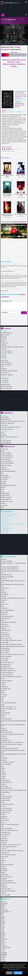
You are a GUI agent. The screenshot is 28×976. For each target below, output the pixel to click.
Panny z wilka (4, 786)
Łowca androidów (5, 895)
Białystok (3, 901)
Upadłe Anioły (4, 856)
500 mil (3, 433)
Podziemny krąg (5, 792)
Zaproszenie (4, 887)
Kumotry (3, 690)
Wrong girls (4, 357)
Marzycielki (3, 345)
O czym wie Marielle (6, 351)
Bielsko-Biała (4, 903)
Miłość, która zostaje (6, 732)
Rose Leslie (15, 112)
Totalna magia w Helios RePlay (9, 846)
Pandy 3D (3, 784)
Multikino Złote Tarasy (7, 501)
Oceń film (12, 151)
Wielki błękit (4, 868)
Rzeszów (3, 942)
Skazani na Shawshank (6, 828)
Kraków (3, 927)
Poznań (3, 935)
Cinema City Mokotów (6, 461)
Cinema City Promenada (7, 463)
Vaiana (2, 858)
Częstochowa (4, 910)
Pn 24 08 (10, 54)
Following (3, 628)
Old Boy (3, 778)
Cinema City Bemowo (6, 455)
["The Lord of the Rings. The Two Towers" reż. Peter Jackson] (7, 168)
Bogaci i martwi (5, 335)
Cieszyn (3, 908)
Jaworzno (3, 922)
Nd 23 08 (7, 54)
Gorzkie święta (4, 417)
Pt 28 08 (25, 54)
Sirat (2, 826)
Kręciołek (3, 341)
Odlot (2, 770)
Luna (2, 491)
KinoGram (3, 483)
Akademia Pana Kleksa (6, 561)
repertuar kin (7, 43)
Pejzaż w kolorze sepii (6, 386)
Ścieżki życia (4, 818)
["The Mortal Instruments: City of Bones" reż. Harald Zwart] (21, 207)
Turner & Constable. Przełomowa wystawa (12, 850)
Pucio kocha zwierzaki (6, 353)
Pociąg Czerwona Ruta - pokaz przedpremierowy (13, 790)
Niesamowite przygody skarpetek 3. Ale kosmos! (13, 754)
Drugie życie (4, 614)
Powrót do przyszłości (6, 796)
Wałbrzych (3, 956)
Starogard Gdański (6, 947)
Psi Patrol (4, 520)
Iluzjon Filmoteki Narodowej (8, 471)
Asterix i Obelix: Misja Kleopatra (9, 437)
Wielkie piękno (4, 874)
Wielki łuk (3, 872)
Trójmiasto (4, 952)
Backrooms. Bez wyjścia (7, 576)
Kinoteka (3, 487)
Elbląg (2, 913)
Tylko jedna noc (5, 372)
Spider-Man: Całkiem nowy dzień (10, 514)
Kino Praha (3, 481)
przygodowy (18, 100)
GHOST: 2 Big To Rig (6, 638)
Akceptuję (18, 973)
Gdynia (2, 918)
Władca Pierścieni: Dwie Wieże (7, 175)
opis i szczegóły (15, 43)
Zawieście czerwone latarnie (8, 891)
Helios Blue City (5, 469)
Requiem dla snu (5, 812)
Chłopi (2, 602)
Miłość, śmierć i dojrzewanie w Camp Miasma (12, 734)
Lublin (2, 928)
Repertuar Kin (9, 446)
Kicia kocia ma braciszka (7, 672)
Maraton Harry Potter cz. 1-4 (8, 706)
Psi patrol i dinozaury (6, 388)
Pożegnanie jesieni (5, 798)
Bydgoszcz (4, 905)
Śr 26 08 (17, 54)
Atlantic (3, 451)
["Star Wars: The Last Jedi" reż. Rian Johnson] (21, 187)
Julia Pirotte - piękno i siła (7, 423)
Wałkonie (3, 866)
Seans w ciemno (5, 820)
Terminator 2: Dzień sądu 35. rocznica (10, 427)
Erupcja (3, 620)
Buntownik (3, 337)
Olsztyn (3, 932)
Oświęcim (3, 934)
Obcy (2, 766)
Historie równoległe (6, 362)
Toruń (2, 950)
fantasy (24, 100)
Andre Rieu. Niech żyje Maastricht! (9, 569)
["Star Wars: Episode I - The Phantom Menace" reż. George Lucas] (7, 207)
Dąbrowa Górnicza (5, 911)
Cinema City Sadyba (6, 465)
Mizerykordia (4, 730)
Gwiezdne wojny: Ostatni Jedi (21, 194)
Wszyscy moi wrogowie (7, 374)
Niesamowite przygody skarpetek (9, 748)
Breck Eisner (8, 22)
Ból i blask (3, 592)
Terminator (4, 842)
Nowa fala (3, 349)
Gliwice (2, 920)
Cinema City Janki (5, 459)
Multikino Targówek (6, 497)
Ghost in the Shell (20, 175)
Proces (2, 802)
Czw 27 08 (21, 54)
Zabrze (3, 959)
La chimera (4, 694)
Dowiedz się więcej (16, 969)
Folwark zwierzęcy (5, 630)
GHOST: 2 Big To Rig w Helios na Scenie (11, 640)
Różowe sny (4, 816)
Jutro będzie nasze (5, 664)
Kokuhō (3, 678)
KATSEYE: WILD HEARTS (7, 668)
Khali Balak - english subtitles (8, 670)
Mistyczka (3, 728)
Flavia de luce (4, 360)
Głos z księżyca (5, 652)
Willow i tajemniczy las (6, 876)
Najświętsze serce (5, 740)
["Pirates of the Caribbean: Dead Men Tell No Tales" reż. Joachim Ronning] (7, 187)
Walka (2, 862)
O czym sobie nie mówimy (7, 762)
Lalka (2, 366)
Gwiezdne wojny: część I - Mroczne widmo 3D (7, 215)
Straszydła (5, 532)
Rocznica (3, 814)
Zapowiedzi (8, 413)
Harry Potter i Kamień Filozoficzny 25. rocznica (13, 421)
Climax (2, 606)
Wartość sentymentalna (7, 864)
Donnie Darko (4, 612)
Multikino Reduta (5, 495)
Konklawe (3, 682)
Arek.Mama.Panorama (6, 333)
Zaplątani (3, 885)
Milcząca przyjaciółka (6, 719)
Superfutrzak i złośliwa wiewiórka (9, 370)
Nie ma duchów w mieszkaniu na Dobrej (11, 744)
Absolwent (3, 435)
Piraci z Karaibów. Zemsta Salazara (7, 194)
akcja (21, 98)
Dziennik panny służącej (7, 616)
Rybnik (2, 940)
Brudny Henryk (4, 594)
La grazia (3, 696)
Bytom (2, 906)
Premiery (7, 328)
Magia (2, 704)
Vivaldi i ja (3, 355)
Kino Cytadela (4, 475)
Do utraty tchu (4, 378)
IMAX (2, 473)
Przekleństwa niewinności (7, 804)
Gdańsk (3, 917)
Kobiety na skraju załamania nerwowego (11, 676)
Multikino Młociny (5, 493)
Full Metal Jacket (5, 634)
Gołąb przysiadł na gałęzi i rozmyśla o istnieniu (13, 646)
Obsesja (3, 768)
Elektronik (3, 467)
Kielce (2, 925)
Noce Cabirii (4, 758)
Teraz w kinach (10, 556)
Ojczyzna (3, 776)
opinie (24, 43)
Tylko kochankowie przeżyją (8, 854)
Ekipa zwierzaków (5, 618)
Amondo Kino (4, 449)
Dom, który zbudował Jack (7, 610)
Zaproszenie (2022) (6, 889)
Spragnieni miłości (5, 832)
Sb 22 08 (3, 54)
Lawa (2, 700)
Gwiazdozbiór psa (5, 419)
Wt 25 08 (14, 54)
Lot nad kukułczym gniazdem (8, 702)
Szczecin (3, 949)
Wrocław (3, 957)
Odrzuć (9, 973)
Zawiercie (3, 961)
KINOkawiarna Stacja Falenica (8, 485)
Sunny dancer (4, 425)
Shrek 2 (3, 822)
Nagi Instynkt (4, 738)
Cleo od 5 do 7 (4, 604)
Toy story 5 (4, 848)
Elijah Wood (21, 112)
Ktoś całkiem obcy (5, 688)
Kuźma (2, 692)
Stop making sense (6, 834)
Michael (3, 716)
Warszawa (4, 954)
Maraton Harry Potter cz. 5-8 (8, 708)
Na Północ (3, 736)
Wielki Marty (4, 870)
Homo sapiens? (5, 380)
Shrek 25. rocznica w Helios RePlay (9, 824)
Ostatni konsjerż (5, 780)
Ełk (1, 915)
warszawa (13, 2)
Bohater (3, 590)
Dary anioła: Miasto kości (20, 214)
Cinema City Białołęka (6, 457)
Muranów (3, 503)
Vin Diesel (8, 112)
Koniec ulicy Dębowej (6, 364)
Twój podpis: (4, 312)
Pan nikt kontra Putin (6, 782)
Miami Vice (3, 715)
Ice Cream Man (5, 382)
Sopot (2, 944)
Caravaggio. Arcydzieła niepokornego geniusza (13, 598)
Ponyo (2, 794)
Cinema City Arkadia (6, 453)
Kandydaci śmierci (5, 384)
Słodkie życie (4, 840)
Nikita (2, 756)
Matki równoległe (5, 712)
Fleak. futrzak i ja (5, 626)
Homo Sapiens (4, 658)
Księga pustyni (4, 343)
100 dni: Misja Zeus (6, 440)
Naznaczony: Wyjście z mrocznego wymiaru (12, 347)
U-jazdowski (4, 505)
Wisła (2, 507)
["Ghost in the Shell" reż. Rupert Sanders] (21, 168)
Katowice (3, 923)
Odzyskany (3, 368)
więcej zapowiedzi (6, 442)
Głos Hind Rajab (5, 650)
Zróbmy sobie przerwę (7, 429)
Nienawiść (3, 746)
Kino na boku (4, 479)
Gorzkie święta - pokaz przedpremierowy (11, 644)
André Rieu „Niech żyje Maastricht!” (10, 567)
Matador (3, 711)
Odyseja (4, 518)
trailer (21, 43)
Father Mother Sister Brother (8, 622)
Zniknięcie (3, 893)
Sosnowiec (3, 945)
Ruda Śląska (4, 939)
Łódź (2, 930)
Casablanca (4, 600)
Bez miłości (4, 578)
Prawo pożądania (5, 800)
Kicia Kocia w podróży (6, 674)
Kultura (3, 489)
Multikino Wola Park (6, 499)
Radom (3, 937)
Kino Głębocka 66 (5, 477)
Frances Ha (4, 339)
